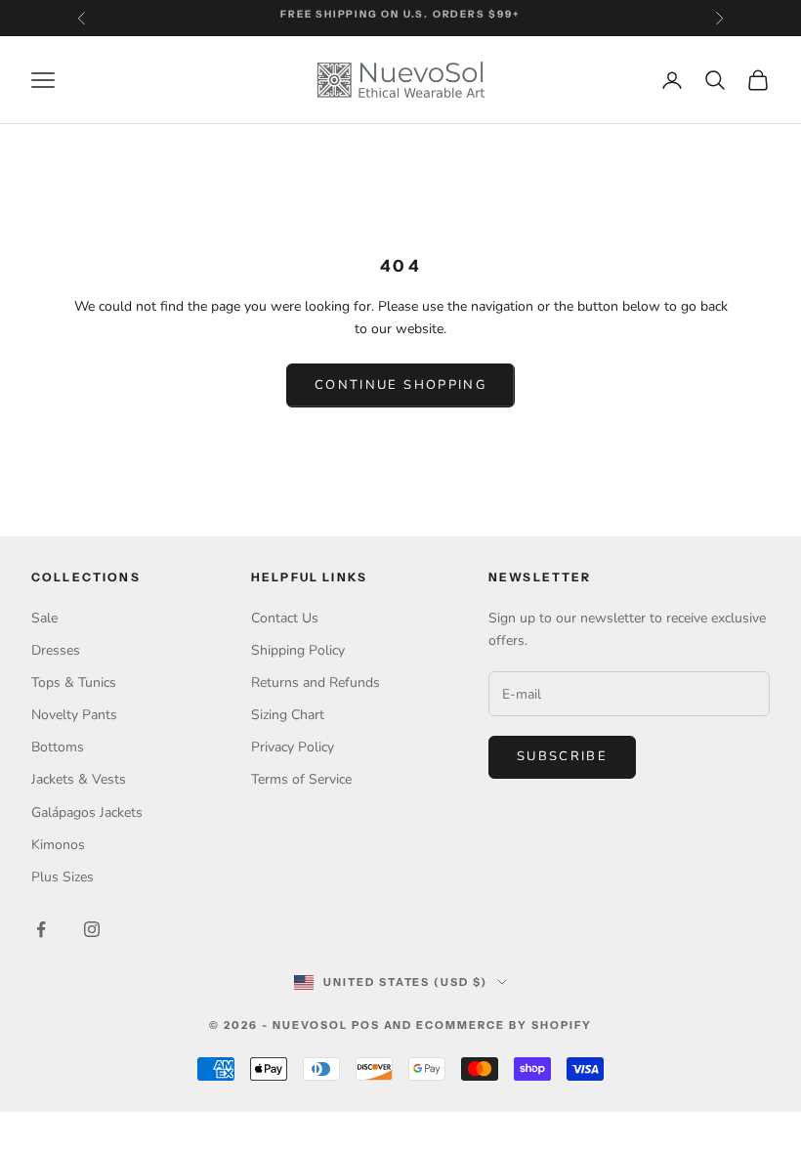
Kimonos (58, 844)
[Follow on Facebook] (41, 929)
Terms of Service (301, 779)
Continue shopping (400, 385)
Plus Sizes (62, 877)
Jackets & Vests (78, 779)
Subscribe (562, 756)
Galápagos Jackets (87, 812)
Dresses (55, 650)
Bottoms (57, 747)
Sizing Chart (287, 714)
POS (366, 1025)
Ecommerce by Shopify (504, 1025)
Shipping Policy (298, 650)
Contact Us (284, 618)
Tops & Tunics (73, 682)
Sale (44, 618)
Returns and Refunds (315, 682)
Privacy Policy (292, 747)
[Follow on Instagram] (92, 929)
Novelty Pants (74, 714)
